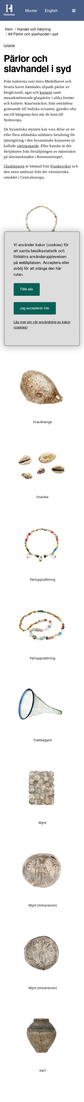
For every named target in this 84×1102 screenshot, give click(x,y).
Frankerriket (60, 166)
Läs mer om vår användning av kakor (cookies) (42, 324)
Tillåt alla (26, 288)
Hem (9, 29)
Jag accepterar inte (34, 307)
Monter (31, 10)
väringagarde (28, 146)
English (51, 10)
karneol (46, 92)
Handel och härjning (34, 29)
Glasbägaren (14, 166)
